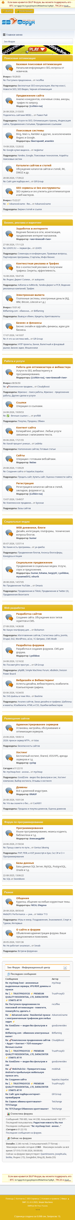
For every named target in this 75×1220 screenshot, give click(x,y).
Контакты (20, 1198)
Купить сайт (39, 476)
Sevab (37, 945)
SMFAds (31, 1206)
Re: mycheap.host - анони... (16, 771)
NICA (34, 905)
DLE (13, 638)
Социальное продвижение (34, 562)
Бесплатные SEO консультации (34, 85)
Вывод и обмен (26, 316)
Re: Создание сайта (13, 471)
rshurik (35, 576)
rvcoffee (40, 80)
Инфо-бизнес (48, 257)
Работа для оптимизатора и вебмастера (43, 367)
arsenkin (49, 141)
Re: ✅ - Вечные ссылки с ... (17, 415)
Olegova (42, 905)
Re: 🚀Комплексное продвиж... (18, 386)
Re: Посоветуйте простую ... (17, 664)
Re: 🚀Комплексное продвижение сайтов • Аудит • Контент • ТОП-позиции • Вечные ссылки (27, 1043)
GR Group (38, 181)
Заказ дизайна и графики (47, 701)
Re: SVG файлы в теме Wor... (17, 696)
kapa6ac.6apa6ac (35, 471)
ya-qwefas (40, 547)
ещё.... (67, 5)
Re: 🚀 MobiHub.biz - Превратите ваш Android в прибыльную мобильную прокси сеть (25, 1072)
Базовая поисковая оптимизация (39, 64)
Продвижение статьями (22, 124)
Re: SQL (6, 878)
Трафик (30, 288)
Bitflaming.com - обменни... (17, 310)
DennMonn (19, 878)
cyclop (32, 762)
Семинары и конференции (32, 253)
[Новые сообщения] (9, 68)
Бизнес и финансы (29, 322)
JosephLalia (60, 1153)
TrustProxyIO (58, 993)
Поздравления (40, 919)
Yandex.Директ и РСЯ (49, 284)
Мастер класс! (58, 85)
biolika (9, 1157)
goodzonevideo (59, 1025)
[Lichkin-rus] (36, 106)
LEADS (38, 248)
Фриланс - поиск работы (30, 392)
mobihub (56, 1068)
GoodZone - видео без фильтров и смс (37, 777)
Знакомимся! (55, 919)
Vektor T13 (42, 914)
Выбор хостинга (23, 780)
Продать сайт (25, 476)
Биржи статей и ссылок (30, 209)
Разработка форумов (30, 645)
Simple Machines (46, 1202)
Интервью (17, 923)
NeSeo (32, 462)
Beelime (39, 696)
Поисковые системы (30, 130)
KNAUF (33, 794)
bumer (32, 538)
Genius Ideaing (41, 847)
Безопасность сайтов (29, 745)
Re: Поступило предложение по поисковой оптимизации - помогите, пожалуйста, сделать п (25, 1007)
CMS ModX (51, 638)
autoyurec (39, 279)
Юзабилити (20, 705)
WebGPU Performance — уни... (18, 914)
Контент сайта (26, 427)
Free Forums (43, 1206)
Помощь (10, 1198)
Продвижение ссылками (48, 124)
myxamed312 (23, 576)
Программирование (29, 828)
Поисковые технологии (46, 155)
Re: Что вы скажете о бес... (16, 803)
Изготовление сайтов (29, 635)
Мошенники (31, 347)
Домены (21, 787)
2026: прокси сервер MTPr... (17, 740)
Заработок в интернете (32, 228)
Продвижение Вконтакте (16, 594)
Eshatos (43, 573)
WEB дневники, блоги (31, 527)
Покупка (22, 421)
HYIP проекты (25, 344)
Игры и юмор (24, 919)
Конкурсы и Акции (12, 556)
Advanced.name (43, 203)
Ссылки (21, 402)
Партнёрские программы (16, 257)
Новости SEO (9, 89)
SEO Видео (22, 89)
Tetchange (57, 1101)
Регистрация (25, 483)
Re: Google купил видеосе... (17, 150)
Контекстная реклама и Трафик (37, 263)
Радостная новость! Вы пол (48, 1122)
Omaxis (39, 585)
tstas (36, 740)
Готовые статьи (48, 449)
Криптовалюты (52, 316)
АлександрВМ (36, 838)
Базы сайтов (24, 508)
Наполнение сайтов (28, 449)
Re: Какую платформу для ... (17, 629)
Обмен (41, 421)
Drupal (6, 638)
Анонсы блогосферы (51, 552)
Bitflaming (39, 310)
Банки (36, 344)
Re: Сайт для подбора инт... (17, 181)
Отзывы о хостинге (42, 780)
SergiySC (52, 573)
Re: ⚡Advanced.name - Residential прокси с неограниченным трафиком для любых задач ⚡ (28, 1018)
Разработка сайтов (29, 613)
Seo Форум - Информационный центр (28, 967)
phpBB (21, 670)
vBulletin (54, 670)
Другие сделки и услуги (24, 395)
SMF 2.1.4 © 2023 (30, 1202)
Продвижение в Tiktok (29, 591)
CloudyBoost (43, 386)
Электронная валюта (30, 295)
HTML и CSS (33, 705)
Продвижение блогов (29, 552)
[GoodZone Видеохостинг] (37, 53)
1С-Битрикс (39, 638)
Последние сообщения (23, 974)
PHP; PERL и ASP (26, 852)
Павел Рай (42, 115)
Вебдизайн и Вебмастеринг (35, 680)
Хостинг (21, 752)
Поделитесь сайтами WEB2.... (18, 115)
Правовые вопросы (57, 253)
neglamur (38, 150)
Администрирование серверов (37, 724)
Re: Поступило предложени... (18, 80)
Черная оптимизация (40, 89)
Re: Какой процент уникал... (17, 443)
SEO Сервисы (33, 1198)
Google (29, 155)
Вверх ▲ (65, 1198)
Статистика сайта (50, 635)
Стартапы (35, 257)
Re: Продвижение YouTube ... (17, 585)
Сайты (20, 455)
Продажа (32, 421)
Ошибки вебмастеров (51, 705)
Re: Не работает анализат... (17, 945)
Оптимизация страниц (45, 120)
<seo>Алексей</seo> (40, 239)
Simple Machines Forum (37, 670)
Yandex (21, 155)
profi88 (37, 415)
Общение (22, 898)
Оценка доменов (57, 808)
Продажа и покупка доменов (32, 808)
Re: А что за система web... (16, 338)
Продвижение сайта (30, 95)
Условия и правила (50, 1198)
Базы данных (25, 863)
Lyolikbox (63, 573)
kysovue (40, 502)
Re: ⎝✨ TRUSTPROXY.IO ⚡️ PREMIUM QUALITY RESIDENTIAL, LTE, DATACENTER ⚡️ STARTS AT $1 (26, 997)
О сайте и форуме (28, 929)
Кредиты (39, 316)
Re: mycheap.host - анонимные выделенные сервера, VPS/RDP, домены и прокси (28, 986)
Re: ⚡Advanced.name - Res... (17, 203)
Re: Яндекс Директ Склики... (17, 279)
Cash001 (37, 803)
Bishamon (39, 629)
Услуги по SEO (25, 120)
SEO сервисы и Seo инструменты (38, 187)
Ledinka (38, 443)
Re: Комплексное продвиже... (18, 502)
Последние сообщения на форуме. (24, 1132)
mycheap (37, 771)
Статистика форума (21, 1113)
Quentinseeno (47, 1153)
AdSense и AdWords (28, 284)
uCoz (29, 638)
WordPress (21, 638)
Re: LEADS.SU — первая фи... (17, 248)
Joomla (64, 635)
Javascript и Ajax (43, 852)
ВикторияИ (37, 141)
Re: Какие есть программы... (17, 547)
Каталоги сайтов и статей (33, 165)
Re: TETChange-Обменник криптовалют (27, 1108)
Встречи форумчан (28, 951)
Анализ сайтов (25, 701)
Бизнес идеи (17, 347)
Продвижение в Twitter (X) (55, 591)
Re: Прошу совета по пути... (17, 847)
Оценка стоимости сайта (59, 476)
